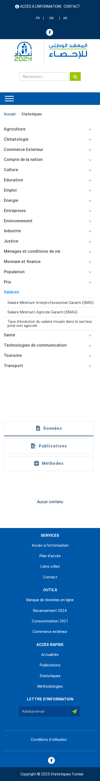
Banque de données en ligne (50, 600)
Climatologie (16, 139)
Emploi (10, 190)
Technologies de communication (35, 345)
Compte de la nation (23, 159)
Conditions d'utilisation (49, 739)
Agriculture (14, 129)
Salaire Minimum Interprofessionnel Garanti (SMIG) (50, 302)
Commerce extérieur (50, 631)
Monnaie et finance (22, 261)
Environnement (18, 220)
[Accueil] (48, 51)
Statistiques (32, 114)
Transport (13, 365)
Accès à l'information (40, 6)
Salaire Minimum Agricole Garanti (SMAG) (42, 312)
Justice (11, 241)
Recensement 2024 (50, 610)
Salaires (11, 292)
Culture (11, 169)
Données (52, 428)
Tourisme (13, 355)
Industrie (12, 230)
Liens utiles (50, 566)
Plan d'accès (50, 556)
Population (14, 271)
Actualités (50, 654)
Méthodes (53, 463)
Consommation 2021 (50, 621)
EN (51, 18)
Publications (53, 446)
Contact (72, 6)
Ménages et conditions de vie (32, 251)
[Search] (75, 76)
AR (65, 18)
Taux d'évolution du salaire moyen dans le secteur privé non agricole (49, 323)
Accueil (9, 114)
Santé (9, 335)
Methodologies (50, 686)
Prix (7, 282)
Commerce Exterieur (23, 149)
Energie (11, 200)
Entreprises (15, 210)
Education (13, 180)
